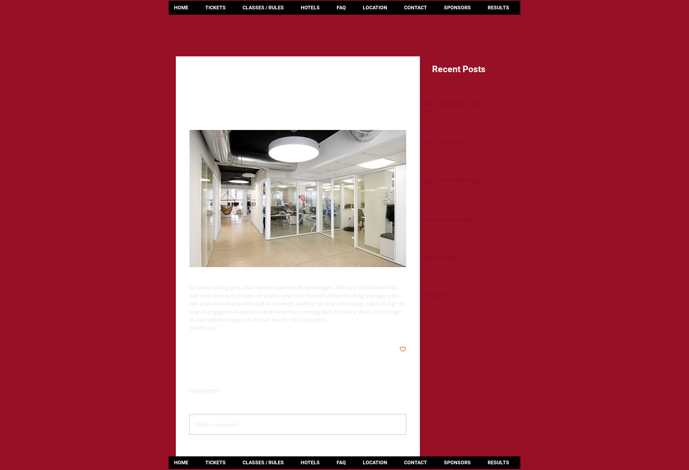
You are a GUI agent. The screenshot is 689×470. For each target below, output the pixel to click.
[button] (501, 8)
